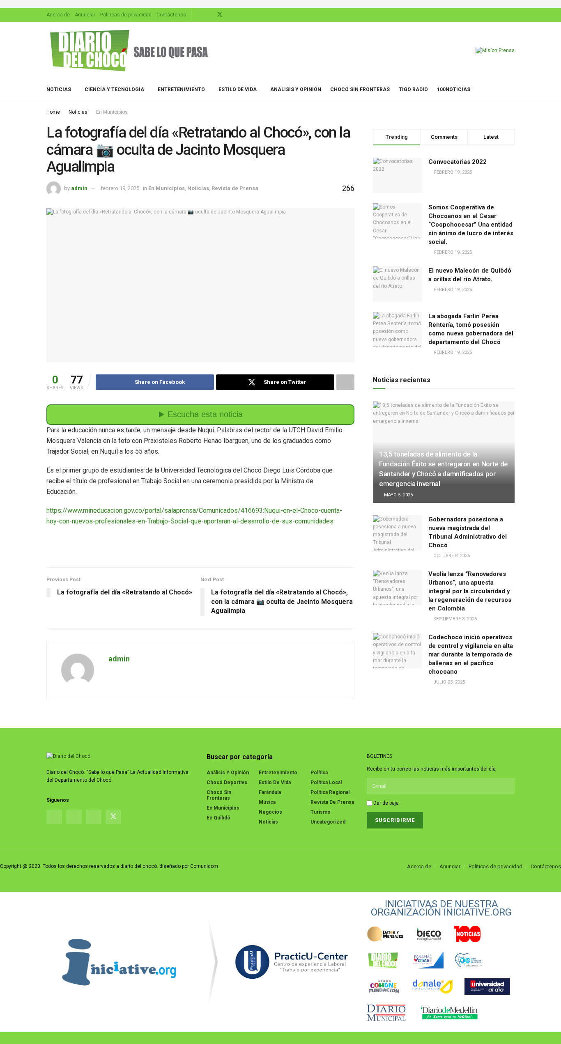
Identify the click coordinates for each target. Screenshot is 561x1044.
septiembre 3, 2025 (454, 619)
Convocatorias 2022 (457, 161)
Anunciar (85, 15)
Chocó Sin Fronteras (360, 89)
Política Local (326, 782)
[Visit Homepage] (128, 50)
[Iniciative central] (292, 962)
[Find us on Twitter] (220, 15)
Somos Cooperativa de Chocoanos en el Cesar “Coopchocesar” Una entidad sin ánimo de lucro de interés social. (470, 225)
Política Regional (329, 792)
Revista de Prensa (235, 188)
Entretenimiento (181, 89)
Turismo (320, 812)
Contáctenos (171, 15)
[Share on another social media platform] (345, 382)
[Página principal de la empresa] (119, 962)
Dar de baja (385, 803)
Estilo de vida (237, 89)
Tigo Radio (413, 89)
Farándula (270, 792)
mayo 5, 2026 (398, 495)
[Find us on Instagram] (209, 15)
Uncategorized (327, 822)
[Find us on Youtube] (230, 15)
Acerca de (58, 15)
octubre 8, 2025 (451, 555)
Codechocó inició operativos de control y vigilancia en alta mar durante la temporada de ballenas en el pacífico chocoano (470, 654)
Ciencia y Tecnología (114, 89)
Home (53, 112)
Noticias (58, 89)
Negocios (270, 812)
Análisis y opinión (295, 89)
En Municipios (112, 112)
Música (267, 802)
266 (347, 188)
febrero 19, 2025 (120, 188)
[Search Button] (511, 89)
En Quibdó (218, 818)
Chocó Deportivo (227, 782)
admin (79, 188)
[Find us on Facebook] (198, 15)
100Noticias (453, 89)
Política (319, 773)
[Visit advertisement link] (280, 4)
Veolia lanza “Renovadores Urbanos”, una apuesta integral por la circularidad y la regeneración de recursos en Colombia (469, 591)
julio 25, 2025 (448, 682)
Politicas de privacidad (126, 15)
